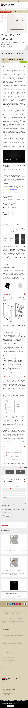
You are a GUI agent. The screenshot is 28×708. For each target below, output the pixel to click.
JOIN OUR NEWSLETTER (5, 11)
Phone (5, 495)
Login (5, 463)
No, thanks (10, 706)
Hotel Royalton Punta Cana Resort (9, 657)
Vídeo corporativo (6, 671)
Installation (12, 59)
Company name (7, 488)
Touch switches (19, 53)
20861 (25, 467)
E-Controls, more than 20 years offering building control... (13, 616)
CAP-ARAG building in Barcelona (9, 660)
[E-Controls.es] (7, 5)
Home (2, 53)
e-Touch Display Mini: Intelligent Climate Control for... (12, 613)
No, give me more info (12, 703)
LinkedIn (10, 473)
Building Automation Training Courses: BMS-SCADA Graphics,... (14, 618)
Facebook (10, 471)
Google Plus (20, 471)
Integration (20, 59)
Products (9, 53)
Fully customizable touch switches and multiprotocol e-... (13, 635)
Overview (4, 59)
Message (5, 497)
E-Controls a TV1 (6, 674)
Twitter (20, 473)
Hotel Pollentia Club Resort (8, 652)
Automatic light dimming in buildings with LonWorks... (12, 643)
